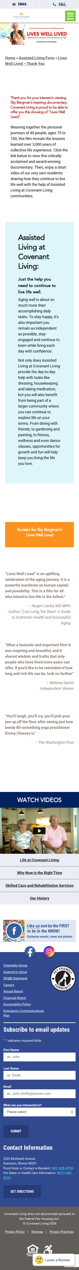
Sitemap (37, 1232)
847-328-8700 (62, 1168)
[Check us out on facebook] (30, 951)
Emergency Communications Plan (23, 1013)
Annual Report (13, 991)
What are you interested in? (24, 1104)
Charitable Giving (15, 965)
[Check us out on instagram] (49, 951)
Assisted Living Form (37, 58)
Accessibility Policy (17, 1004)
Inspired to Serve (15, 972)
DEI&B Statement (15, 978)
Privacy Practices (62, 1232)
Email (8, 1086)
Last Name (12, 1067)
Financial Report (14, 998)
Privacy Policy (15, 1232)
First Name (12, 1049)
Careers (8, 985)
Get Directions (22, 1192)
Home (10, 58)
